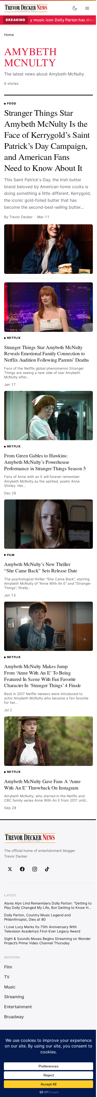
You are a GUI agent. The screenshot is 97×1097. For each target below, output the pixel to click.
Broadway (14, 1016)
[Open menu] (87, 8)
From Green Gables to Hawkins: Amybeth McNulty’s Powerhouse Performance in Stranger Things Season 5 (45, 461)
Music (10, 986)
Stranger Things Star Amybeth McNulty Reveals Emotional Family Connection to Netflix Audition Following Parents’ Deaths (46, 353)
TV (7, 976)
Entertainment (18, 1006)
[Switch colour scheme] (74, 8)
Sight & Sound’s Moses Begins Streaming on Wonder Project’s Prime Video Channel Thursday (47, 941)
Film (10, 555)
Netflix (14, 338)
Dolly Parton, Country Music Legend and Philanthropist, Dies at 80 (37, 917)
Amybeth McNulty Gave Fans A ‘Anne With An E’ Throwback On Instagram (42, 784)
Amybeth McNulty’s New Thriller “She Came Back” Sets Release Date (40, 567)
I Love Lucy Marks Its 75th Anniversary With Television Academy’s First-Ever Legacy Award (42, 929)
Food (11, 103)
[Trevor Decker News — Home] (26, 8)
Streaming (14, 996)
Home (9, 35)
